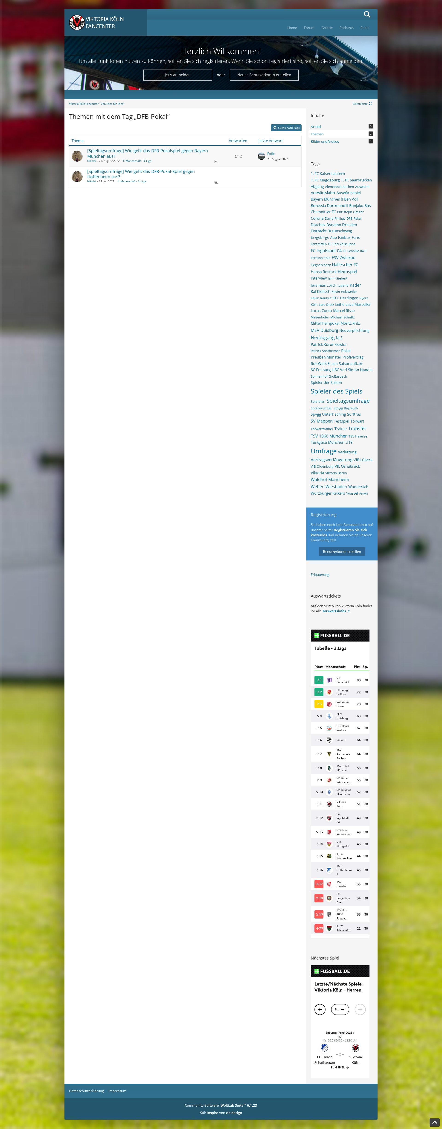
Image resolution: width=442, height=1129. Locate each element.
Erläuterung (320, 574)
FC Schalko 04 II (354, 251)
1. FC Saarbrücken (356, 180)
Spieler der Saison (326, 382)
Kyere (364, 298)
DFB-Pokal (354, 218)
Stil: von (221, 1112)
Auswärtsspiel (349, 192)
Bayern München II (327, 199)
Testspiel (341, 421)
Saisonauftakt (351, 363)
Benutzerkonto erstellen (342, 551)
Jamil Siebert (337, 278)
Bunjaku (356, 205)
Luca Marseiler (358, 304)
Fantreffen (319, 244)
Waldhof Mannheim (330, 479)
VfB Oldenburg (322, 466)
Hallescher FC (345, 264)
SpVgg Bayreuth (346, 408)
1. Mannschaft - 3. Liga (137, 161)
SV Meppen (322, 421)
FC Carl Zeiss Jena (341, 244)
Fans (356, 237)
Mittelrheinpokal (325, 323)
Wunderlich (358, 486)
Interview (319, 278)
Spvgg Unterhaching (328, 414)
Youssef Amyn (357, 493)
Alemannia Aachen (339, 186)
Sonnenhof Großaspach (329, 376)
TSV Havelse (358, 436)
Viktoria (317, 472)
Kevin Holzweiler (344, 291)
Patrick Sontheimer (325, 351)
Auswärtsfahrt (323, 192)
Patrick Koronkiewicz (328, 344)
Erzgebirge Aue (324, 237)
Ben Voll (351, 199)
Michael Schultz (342, 317)
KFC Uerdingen (345, 297)
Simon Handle (360, 369)
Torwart (357, 421)
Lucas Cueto (321, 310)
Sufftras (354, 414)
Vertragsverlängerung (331, 459)
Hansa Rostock (324, 271)
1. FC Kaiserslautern (328, 173)
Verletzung (347, 452)
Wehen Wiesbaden (329, 486)
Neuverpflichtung (354, 330)
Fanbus (344, 237)
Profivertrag (353, 357)
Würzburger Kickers (328, 493)
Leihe (339, 304)
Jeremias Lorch (324, 285)
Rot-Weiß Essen (324, 363)
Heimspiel (347, 271)
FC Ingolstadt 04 (326, 250)
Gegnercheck (321, 265)
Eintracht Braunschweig (331, 230)
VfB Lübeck (363, 459)
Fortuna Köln (321, 258)
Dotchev (318, 224)
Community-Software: (221, 1105)
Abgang (317, 186)
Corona (317, 218)
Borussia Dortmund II (329, 205)
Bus (367, 205)
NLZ (339, 337)
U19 (349, 442)
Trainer (340, 428)
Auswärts (362, 186)
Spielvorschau (321, 408)
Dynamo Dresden (341, 224)
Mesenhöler (320, 317)
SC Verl (341, 369)
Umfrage (324, 450)
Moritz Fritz (350, 323)
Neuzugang (323, 337)
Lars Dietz (326, 304)
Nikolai (91, 161)
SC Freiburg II (322, 369)
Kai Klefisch (320, 291)
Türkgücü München (327, 442)
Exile (271, 153)
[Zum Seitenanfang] (435, 1122)
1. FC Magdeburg (325, 180)
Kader (355, 285)
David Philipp (335, 218)
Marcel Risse (344, 310)
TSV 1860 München (329, 436)
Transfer (357, 428)
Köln (314, 304)
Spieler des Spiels (336, 391)
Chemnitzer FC (323, 211)
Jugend (343, 285)
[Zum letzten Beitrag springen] (261, 156)
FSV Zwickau (343, 257)
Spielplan (318, 401)
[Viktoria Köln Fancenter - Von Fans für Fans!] (105, 22)
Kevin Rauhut (321, 298)
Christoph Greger (350, 212)
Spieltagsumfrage (348, 400)
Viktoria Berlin (336, 473)
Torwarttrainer (322, 429)
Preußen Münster (326, 357)
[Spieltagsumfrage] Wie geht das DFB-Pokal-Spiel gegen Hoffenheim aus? (141, 174)
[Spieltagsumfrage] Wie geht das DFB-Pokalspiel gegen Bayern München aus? (147, 153)
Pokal (346, 350)
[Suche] (367, 14)
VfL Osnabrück (347, 466)
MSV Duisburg (324, 330)
